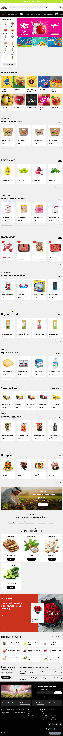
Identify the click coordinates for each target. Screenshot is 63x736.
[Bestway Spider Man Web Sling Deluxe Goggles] (24, 286)
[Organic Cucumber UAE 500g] (4, 643)
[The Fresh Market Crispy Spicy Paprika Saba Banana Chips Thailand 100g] (24, 427)
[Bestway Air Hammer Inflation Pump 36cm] (55, 286)
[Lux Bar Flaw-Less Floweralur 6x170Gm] (24, 209)
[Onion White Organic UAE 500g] (4, 658)
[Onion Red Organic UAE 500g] (45, 651)
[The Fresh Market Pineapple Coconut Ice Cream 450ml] (7, 397)
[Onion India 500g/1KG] (39, 171)
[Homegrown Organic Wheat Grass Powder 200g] (55, 325)
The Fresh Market (7, 732)
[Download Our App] (54, 7)
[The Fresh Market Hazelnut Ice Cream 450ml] (31, 397)
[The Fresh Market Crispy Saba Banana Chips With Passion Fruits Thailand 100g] (39, 427)
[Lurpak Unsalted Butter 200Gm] (24, 363)
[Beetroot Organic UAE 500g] (24, 651)
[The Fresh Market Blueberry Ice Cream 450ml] (44, 397)
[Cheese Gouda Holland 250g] (8, 363)
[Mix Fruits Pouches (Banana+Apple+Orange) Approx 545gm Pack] (24, 132)
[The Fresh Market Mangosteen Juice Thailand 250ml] (55, 427)
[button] (1, 1)
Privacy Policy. (57, 696)
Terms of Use (51, 696)
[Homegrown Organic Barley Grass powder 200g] (24, 325)
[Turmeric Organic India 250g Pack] (45, 658)
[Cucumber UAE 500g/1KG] (55, 171)
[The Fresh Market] (3, 14)
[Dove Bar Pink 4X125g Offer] (8, 209)
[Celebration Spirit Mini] (24, 466)
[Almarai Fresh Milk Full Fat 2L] (55, 363)
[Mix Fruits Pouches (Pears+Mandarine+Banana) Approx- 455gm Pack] (39, 132)
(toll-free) (27, 704)
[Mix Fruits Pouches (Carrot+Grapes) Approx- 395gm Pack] (55, 132)
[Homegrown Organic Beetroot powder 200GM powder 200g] (39, 325)
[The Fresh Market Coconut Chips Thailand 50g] (8, 427)
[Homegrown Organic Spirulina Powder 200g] (8, 325)
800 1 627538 (22, 704)
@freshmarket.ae (40, 704)
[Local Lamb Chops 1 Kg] (8, 248)
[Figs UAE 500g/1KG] (45, 643)
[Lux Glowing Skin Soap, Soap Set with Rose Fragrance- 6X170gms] (39, 209)
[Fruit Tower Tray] (8, 466)
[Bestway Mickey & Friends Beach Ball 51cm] (8, 286)
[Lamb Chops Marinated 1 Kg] (39, 248)
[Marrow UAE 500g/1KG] (24, 171)
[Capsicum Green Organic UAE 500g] (24, 658)
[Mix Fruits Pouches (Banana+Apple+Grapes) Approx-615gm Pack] (8, 132)
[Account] (57, 7)
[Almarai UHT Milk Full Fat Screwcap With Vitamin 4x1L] (39, 363)
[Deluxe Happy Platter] (39, 466)
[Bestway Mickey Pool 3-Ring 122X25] (39, 286)
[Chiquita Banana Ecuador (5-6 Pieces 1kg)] (8, 171)
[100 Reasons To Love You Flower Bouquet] (37, 610)
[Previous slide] (56, 148)
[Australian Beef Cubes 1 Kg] (24, 248)
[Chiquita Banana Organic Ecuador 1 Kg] (24, 643)
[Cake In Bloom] (55, 466)
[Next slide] (60, 148)
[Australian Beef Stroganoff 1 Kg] (55, 248)
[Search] (46, 7)
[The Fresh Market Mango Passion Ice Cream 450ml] (56, 397)
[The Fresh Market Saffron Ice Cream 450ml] (19, 397)
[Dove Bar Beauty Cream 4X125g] (55, 209)
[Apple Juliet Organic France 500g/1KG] (4, 651)
